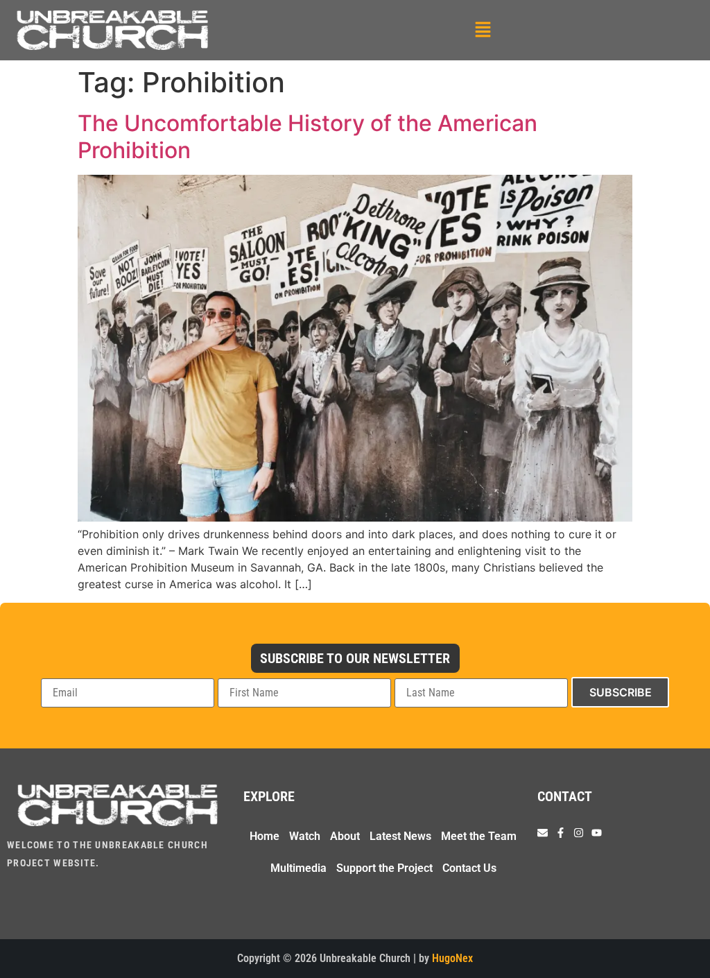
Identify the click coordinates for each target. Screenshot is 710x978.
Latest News (400, 836)
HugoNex (452, 958)
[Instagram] (578, 832)
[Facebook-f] (560, 832)
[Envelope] (542, 832)
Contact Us (469, 868)
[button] (482, 30)
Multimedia (298, 868)
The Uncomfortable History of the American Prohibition (307, 136)
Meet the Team (479, 836)
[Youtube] (596, 832)
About (345, 836)
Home (264, 836)
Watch (304, 836)
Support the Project (384, 868)
